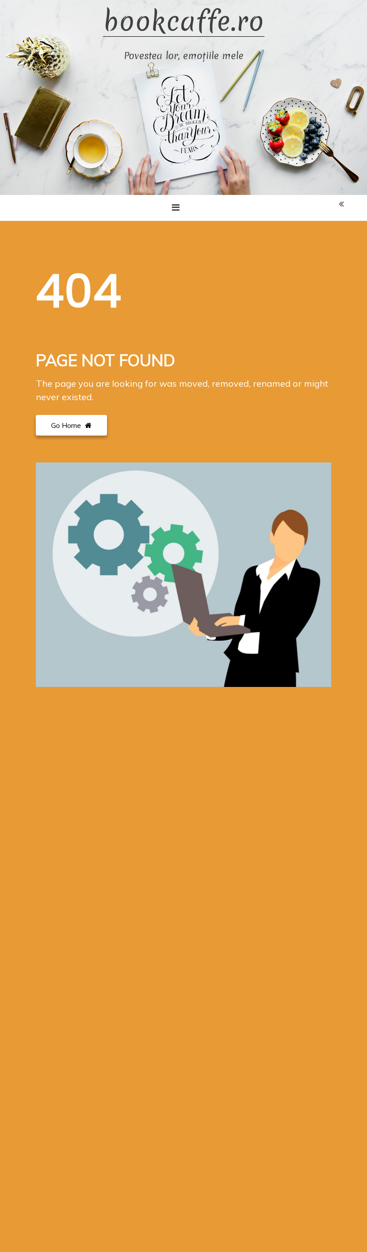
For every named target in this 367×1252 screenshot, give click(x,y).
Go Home (67, 425)
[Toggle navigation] (175, 207)
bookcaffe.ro (184, 22)
